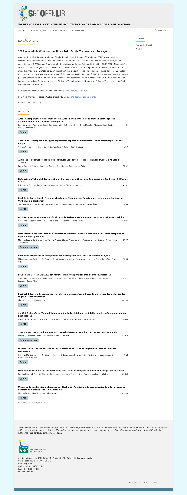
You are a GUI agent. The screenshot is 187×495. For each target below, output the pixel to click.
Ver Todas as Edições (30, 403)
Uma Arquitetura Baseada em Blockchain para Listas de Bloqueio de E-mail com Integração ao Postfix (71, 370)
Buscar (161, 30)
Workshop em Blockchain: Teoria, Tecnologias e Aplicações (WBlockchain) (74, 24)
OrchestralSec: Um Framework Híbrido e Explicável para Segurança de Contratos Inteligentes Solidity (71, 217)
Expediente (78, 30)
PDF (24, 132)
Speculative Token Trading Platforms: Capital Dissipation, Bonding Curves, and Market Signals (67, 332)
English (139, 49)
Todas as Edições (36, 30)
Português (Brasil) (144, 45)
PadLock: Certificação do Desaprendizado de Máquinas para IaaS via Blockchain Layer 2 (64, 255)
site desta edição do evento (83, 97)
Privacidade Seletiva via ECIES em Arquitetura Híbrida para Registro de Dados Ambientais (64, 275)
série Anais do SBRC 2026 (76, 91)
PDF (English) (29, 247)
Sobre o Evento (59, 30)
